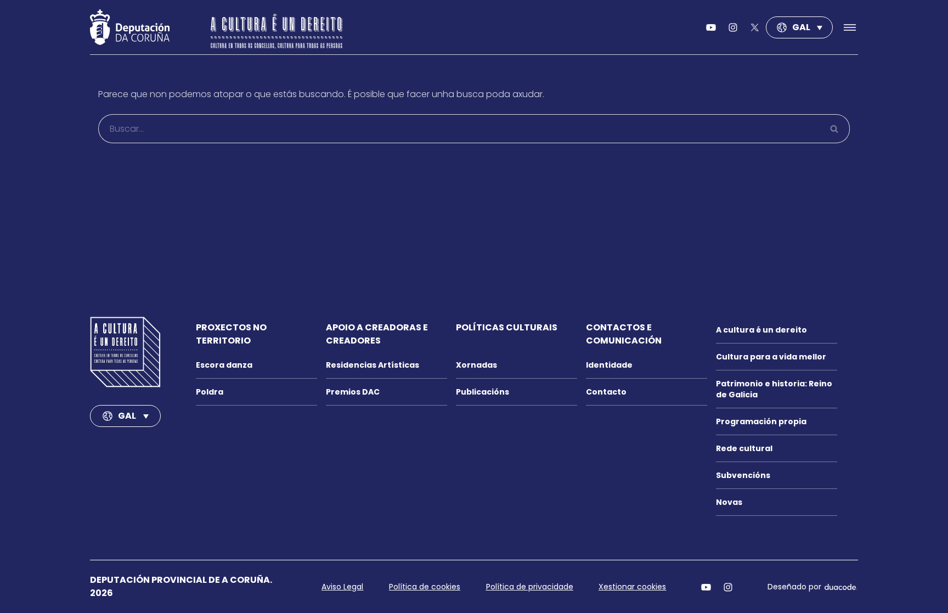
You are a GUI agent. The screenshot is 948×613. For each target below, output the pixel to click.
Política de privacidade (529, 586)
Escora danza (224, 364)
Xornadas (476, 364)
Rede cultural (744, 448)
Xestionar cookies (632, 586)
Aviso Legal (342, 586)
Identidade (609, 364)
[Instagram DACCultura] (732, 27)
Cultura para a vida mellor (771, 356)
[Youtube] (711, 27)
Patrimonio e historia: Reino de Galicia (774, 389)
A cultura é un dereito (761, 329)
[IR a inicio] (125, 352)
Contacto (606, 391)
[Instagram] (728, 586)
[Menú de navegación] (845, 27)
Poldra (209, 391)
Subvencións (743, 475)
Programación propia (761, 421)
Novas (729, 502)
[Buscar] (834, 128)
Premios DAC (353, 391)
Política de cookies (424, 586)
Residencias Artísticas (372, 364)
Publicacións (482, 391)
